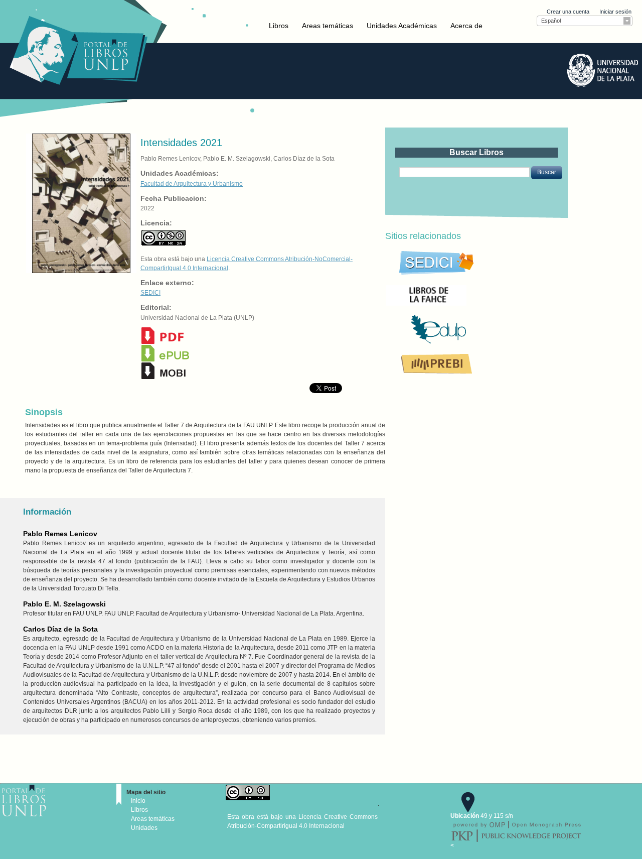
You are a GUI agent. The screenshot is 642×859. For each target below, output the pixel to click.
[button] (546, 172)
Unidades (144, 827)
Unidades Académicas (402, 26)
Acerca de (466, 26)
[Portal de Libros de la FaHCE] (460, 294)
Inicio (138, 800)
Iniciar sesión (615, 12)
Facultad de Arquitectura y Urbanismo (191, 183)
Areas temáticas (327, 26)
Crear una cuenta (568, 12)
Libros (278, 26)
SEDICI (150, 292)
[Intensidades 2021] (80, 203)
